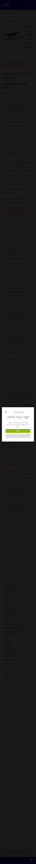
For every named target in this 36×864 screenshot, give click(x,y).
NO (18, 436)
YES (18, 431)
